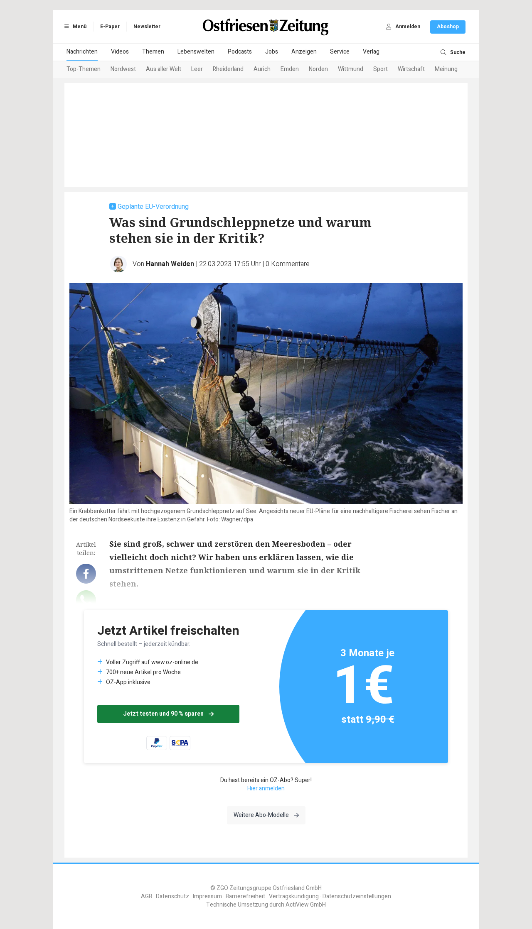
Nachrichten (82, 51)
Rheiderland (228, 69)
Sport (380, 69)
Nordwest (123, 69)
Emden (290, 69)
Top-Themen (83, 69)
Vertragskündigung (294, 896)
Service (340, 51)
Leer (197, 69)
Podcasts (240, 51)
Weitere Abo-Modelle (261, 815)
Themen (153, 51)
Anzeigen (304, 51)
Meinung (446, 69)
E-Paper (110, 26)
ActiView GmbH (306, 904)
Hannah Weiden (170, 264)
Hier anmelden (266, 788)
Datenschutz (172, 896)
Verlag (371, 51)
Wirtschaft (411, 69)
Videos (120, 51)
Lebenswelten (195, 51)
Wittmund (350, 69)
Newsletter (146, 26)
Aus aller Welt (163, 69)
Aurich (262, 69)
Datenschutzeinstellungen (357, 896)
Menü (78, 26)
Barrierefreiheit (245, 896)
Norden (318, 69)
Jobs (271, 51)
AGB (146, 896)
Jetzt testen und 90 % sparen (163, 713)
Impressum (207, 896)
